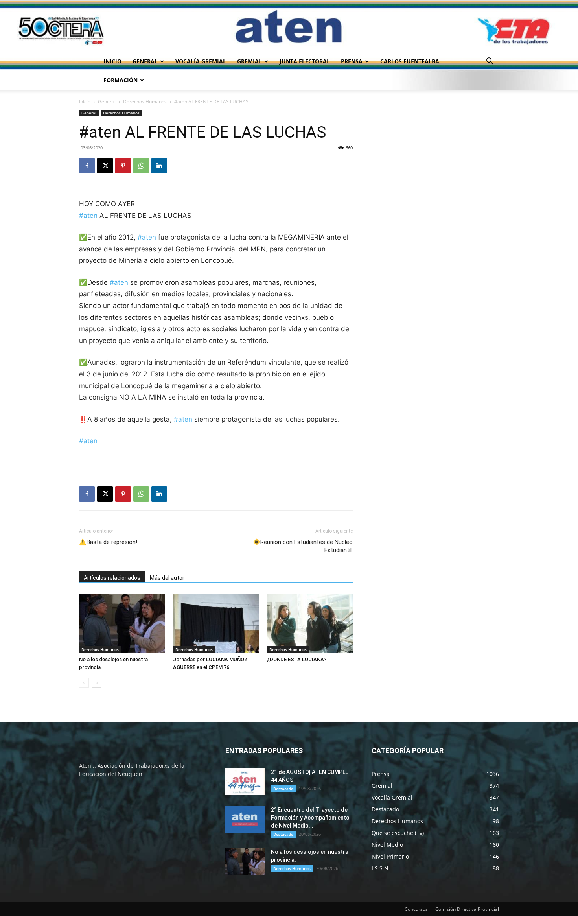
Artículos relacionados (112, 578)
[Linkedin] (159, 165)
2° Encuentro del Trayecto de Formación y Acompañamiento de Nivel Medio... (310, 818)
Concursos (416, 909)
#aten (88, 215)
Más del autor (167, 578)
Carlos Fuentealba (409, 61)
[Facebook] (87, 165)
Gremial (249, 61)
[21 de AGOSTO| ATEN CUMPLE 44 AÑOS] (245, 781)
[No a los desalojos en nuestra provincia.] (122, 623)
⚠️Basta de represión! (108, 542)
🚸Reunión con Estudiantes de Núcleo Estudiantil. (303, 546)
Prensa (352, 61)
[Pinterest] (123, 165)
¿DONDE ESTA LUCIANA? (296, 659)
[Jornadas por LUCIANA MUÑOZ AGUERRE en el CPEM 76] (216, 623)
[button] (489, 62)
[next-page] (96, 683)
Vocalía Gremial (200, 61)
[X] (105, 165)
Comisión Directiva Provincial (467, 909)
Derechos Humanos (145, 101)
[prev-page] (84, 683)
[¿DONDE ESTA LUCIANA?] (310, 623)
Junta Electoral (305, 61)
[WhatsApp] (141, 165)
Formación (120, 80)
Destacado (283, 788)
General (145, 61)
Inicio (112, 61)
